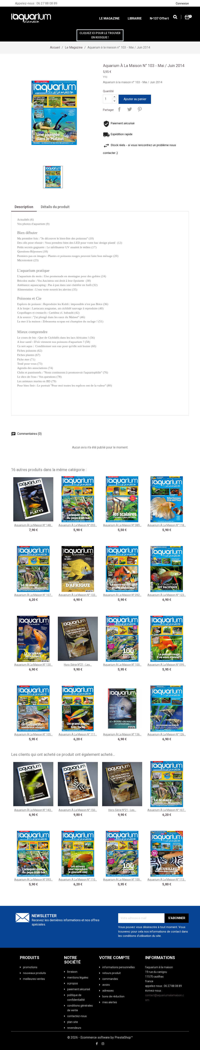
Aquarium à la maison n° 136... (122, 734)
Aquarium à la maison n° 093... (78, 525)
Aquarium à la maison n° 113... (166, 879)
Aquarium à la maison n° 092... (122, 594)
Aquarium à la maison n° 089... (122, 525)
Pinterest (140, 109)
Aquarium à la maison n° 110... (78, 879)
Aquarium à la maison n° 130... (33, 664)
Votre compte (114, 958)
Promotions (30, 967)
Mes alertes (109, 1002)
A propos (72, 983)
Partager (119, 109)
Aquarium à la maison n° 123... (166, 594)
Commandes (110, 978)
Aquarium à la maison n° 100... (122, 664)
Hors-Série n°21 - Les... (78, 664)
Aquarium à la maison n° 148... (33, 525)
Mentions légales (77, 977)
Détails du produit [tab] (55, 207)
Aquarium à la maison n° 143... (33, 810)
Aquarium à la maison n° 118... (166, 525)
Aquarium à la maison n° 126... (166, 734)
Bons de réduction (113, 996)
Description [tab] (24, 207)
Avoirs (106, 984)
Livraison (72, 971)
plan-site (72, 1022)
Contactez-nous (77, 1016)
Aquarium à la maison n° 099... (166, 664)
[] (175, 17)
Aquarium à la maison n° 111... (78, 734)
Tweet (129, 109)
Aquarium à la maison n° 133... (78, 594)
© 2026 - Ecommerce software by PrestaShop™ (100, 1037)
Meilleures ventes (34, 978)
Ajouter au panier (135, 99)
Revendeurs (74, 1027)
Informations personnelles (118, 967)
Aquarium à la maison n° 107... (33, 594)
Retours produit (111, 973)
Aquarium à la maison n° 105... (33, 734)
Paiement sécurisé (78, 989)
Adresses (108, 990)
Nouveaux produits (34, 973)
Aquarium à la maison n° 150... (78, 810)
